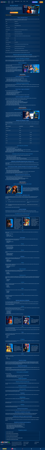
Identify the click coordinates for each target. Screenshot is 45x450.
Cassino (24, 1)
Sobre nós (36, 443)
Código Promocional (17, 1)
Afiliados (12, 2)
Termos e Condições (25, 443)
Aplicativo (9, 1)
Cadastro (12, 1)
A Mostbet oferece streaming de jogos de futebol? (12, 439)
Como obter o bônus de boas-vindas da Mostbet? (12, 436)
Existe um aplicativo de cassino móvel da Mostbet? (12, 433)
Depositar (9, 2)
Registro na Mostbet (13, 12)
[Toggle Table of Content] (38, 15)
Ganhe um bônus (22, 74)
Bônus (21, 1)
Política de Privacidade (26, 442)
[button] (22, 432)
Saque (27, 1)
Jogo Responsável (37, 442)
